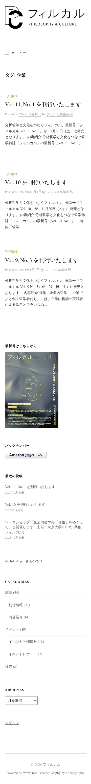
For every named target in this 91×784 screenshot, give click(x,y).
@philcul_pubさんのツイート (27, 561)
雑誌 (8, 592)
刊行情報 (11, 96)
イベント (12, 629)
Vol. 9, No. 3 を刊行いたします (42, 260)
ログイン (12, 722)
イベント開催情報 (23, 641)
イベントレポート (23, 653)
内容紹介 (16, 617)
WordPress (30, 772)
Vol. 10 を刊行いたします (36, 182)
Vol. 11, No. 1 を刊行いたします (43, 104)
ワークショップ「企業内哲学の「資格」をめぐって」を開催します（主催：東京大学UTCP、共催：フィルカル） (45, 527)
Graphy (56, 772)
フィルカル (51, 764)
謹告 (8, 666)
